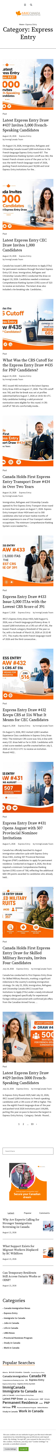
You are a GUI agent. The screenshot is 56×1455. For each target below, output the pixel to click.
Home (21, 24)
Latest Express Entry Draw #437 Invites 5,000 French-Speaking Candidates (26, 125)
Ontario (47, 1399)
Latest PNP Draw (13, 1398)
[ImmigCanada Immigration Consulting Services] (28, 13)
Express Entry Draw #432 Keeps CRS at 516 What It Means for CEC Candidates (25, 715)
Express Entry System (26, 1384)
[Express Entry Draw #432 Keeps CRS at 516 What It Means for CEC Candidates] (28, 674)
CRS (26, 1380)
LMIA (25, 1399)
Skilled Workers (42, 1407)
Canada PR (37, 1376)
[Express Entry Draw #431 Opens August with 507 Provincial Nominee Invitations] (28, 787)
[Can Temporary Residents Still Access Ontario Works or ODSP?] (48, 1278)
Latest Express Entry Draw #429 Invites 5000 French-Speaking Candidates (26, 1078)
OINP (41, 1399)
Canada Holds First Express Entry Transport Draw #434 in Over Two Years (26, 481)
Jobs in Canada (11, 1322)
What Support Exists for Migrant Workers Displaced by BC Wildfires (20, 1250)
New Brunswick (33, 1399)
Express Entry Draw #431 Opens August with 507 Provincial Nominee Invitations (24, 831)
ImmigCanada (14, 1387)
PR (14, 1406)
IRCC (40, 1391)
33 (32, 1124)
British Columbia (15, 1372)
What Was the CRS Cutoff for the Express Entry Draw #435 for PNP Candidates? (28, 365)
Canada (26, 1372)
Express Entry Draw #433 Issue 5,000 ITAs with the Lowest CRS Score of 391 (24, 601)
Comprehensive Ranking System (13, 1380)
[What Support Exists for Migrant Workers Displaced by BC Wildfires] (48, 1252)
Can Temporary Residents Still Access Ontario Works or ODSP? (22, 1276)
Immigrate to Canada (14, 1318)
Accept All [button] (23, 1449)
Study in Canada (12, 1342)
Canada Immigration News (17, 1308)
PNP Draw (7, 1407)
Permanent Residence (20, 1402)
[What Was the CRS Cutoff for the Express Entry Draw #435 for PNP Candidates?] (28, 324)
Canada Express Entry (37, 1372)
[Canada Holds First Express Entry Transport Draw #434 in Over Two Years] (28, 441)
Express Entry (25, 136)
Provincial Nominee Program (18, 1337)
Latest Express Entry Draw (24, 1395)
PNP (47, 1402)
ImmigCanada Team (14, 139)
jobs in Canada (8, 1395)
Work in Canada (11, 1347)
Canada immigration (15, 1376)
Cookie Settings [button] (10, 1449)
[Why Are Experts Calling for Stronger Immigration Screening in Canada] (48, 1225)
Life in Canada (11, 1327)
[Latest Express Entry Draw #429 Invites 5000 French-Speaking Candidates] (28, 1037)
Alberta (5, 1372)
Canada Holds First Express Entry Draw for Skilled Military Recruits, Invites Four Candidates (26, 955)
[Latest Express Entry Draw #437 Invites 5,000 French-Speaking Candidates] (28, 84)
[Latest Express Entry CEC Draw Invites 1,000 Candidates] (28, 204)
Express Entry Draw (9, 1384)
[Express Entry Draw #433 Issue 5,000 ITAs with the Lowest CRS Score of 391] (28, 560)
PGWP (41, 1403)
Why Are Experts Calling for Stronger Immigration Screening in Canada (21, 1223)
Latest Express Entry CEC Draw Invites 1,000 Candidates (25, 245)
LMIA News (9, 1332)
